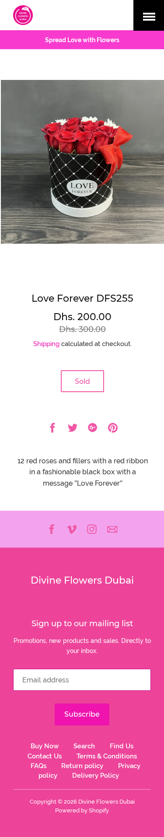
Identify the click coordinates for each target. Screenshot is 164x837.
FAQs (38, 766)
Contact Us (45, 756)
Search (84, 746)
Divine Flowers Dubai (82, 580)
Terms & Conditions (107, 756)
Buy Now (45, 746)
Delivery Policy (95, 775)
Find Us (121, 746)
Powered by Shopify (82, 810)
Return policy (82, 766)
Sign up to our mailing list (82, 623)
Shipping (46, 344)
